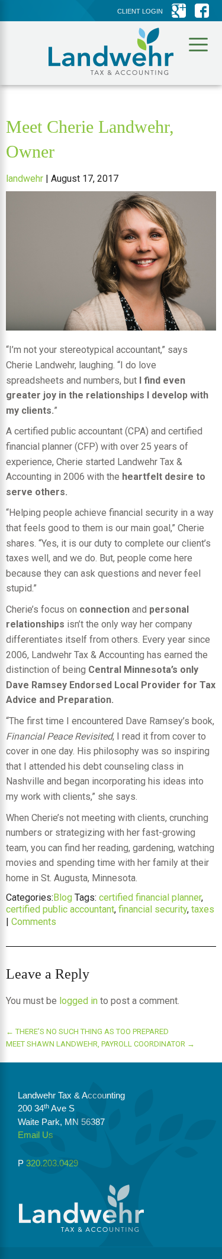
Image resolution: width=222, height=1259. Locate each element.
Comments (33, 921)
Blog (62, 897)
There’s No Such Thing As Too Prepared (87, 1031)
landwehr (24, 178)
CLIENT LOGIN (140, 11)
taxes (202, 909)
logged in (78, 1000)
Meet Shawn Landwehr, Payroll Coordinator (100, 1043)
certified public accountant (60, 909)
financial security (152, 909)
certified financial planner (150, 897)
